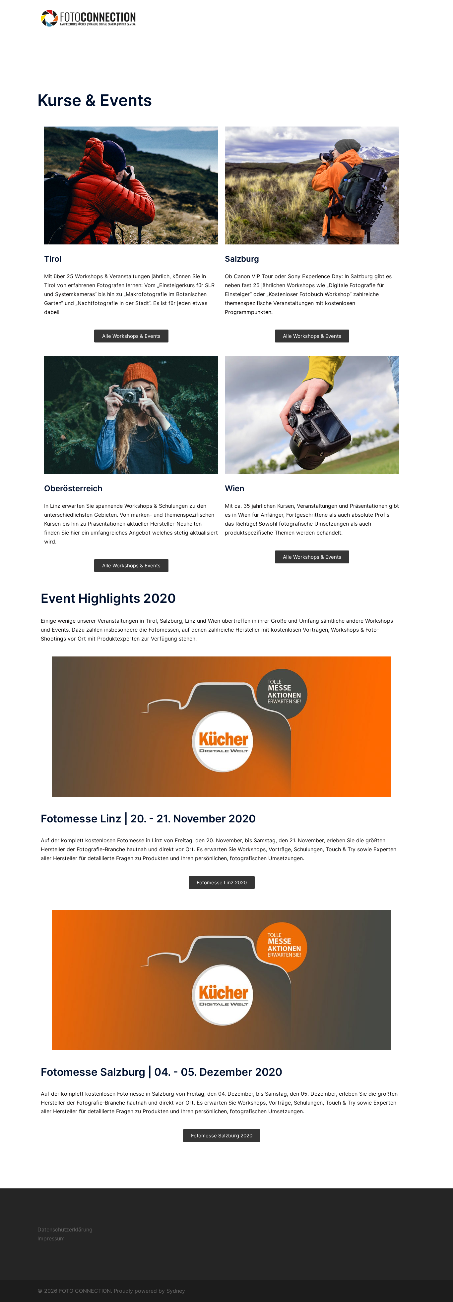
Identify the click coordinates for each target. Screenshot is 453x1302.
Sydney (175, 1290)
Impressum (51, 1238)
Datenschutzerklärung (65, 1229)
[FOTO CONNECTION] (89, 18)
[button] (131, 336)
